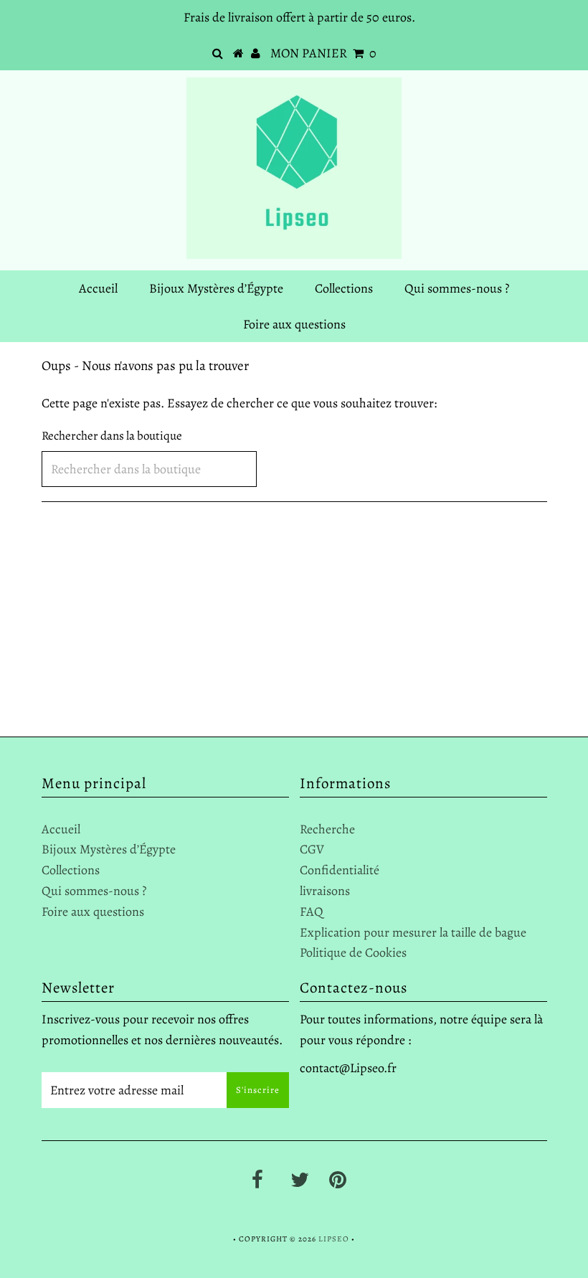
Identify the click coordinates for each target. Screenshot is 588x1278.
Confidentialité (339, 870)
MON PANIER (323, 53)
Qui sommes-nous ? (456, 288)
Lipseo (333, 1239)
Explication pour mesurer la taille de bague (413, 932)
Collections (344, 288)
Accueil (98, 288)
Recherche (327, 829)
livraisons (325, 890)
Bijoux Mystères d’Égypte (216, 288)
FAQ (311, 911)
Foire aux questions (294, 324)
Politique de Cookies (353, 952)
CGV (312, 849)
